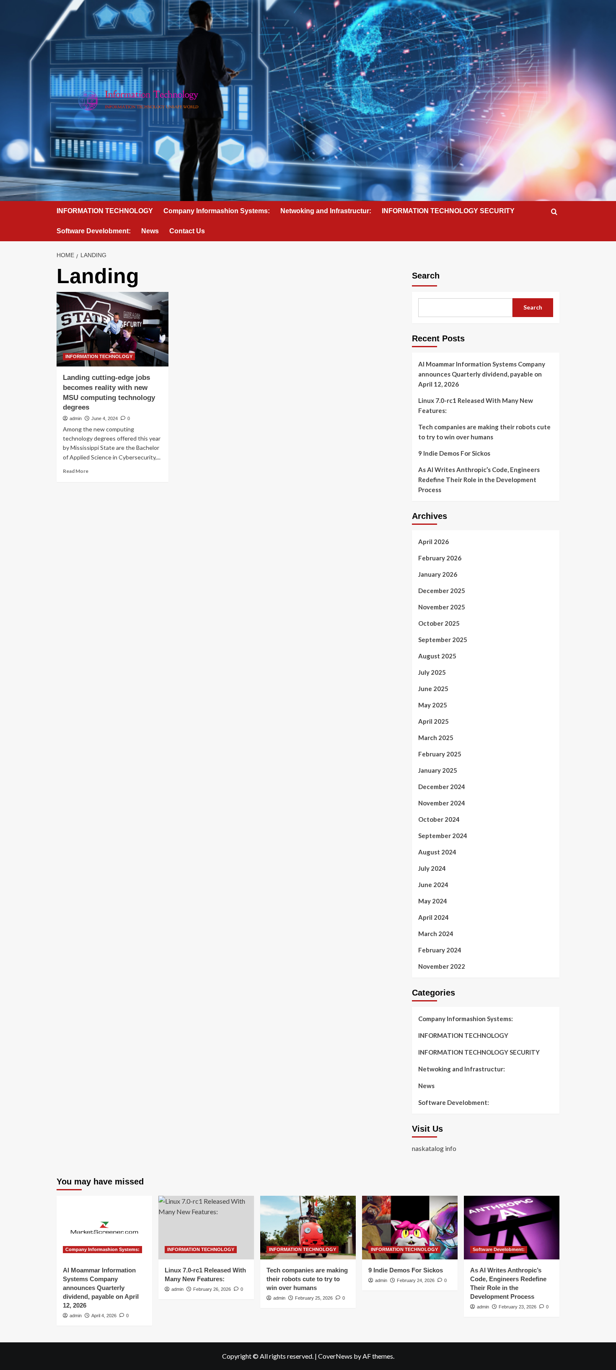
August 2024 (437, 852)
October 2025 (439, 623)
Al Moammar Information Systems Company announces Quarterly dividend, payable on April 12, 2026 (481, 374)
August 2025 (437, 656)
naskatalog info (434, 1148)
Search (426, 275)
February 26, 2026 (212, 1289)
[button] (554, 211)
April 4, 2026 (103, 1315)
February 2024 (439, 950)
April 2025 (433, 721)
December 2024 (441, 786)
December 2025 (441, 590)
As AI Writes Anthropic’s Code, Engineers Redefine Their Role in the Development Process (479, 479)
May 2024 (432, 901)
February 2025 (439, 754)
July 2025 (432, 672)
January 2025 (437, 770)
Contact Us (187, 231)
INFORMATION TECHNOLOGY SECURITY (448, 210)
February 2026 (439, 558)
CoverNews (335, 1356)
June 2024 (433, 884)
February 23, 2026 (517, 1306)
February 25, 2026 (314, 1297)
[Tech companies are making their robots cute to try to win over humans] (308, 1227)
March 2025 (435, 737)
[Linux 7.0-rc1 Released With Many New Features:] (206, 1227)
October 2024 (439, 819)
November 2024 (441, 803)
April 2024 (433, 917)
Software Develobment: (94, 231)
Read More (75, 471)
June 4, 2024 (104, 418)
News (150, 231)
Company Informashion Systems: (216, 210)
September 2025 (442, 639)
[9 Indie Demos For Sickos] (410, 1227)
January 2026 (437, 574)
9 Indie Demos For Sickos (454, 453)
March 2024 (435, 933)
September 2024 (442, 835)
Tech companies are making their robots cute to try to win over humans (484, 432)
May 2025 (432, 705)
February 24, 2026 (416, 1280)
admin (76, 418)
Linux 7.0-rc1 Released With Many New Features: (475, 405)
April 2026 (433, 541)
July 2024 (432, 868)
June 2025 (433, 688)
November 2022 (441, 966)
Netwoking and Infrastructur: (325, 210)
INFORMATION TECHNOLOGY (105, 210)
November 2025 (441, 607)
